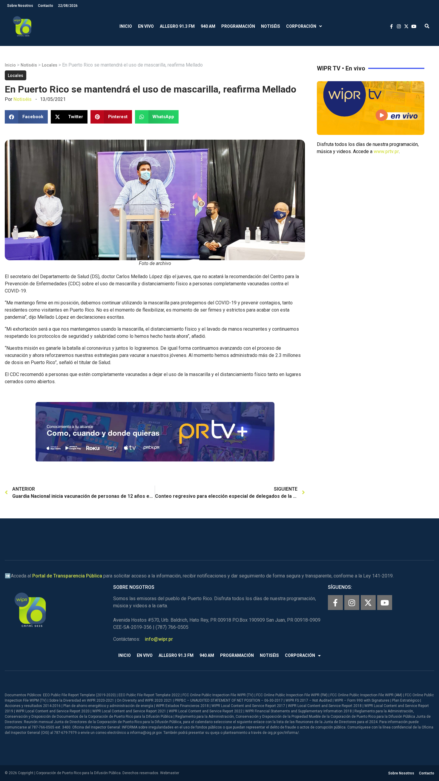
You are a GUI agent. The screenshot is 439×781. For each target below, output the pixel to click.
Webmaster (169, 773)
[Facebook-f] (335, 602)
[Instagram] (351, 602)
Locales (49, 65)
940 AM (208, 26)
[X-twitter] (368, 602)
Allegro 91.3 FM (177, 26)
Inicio (125, 26)
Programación (238, 26)
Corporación (301, 26)
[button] (427, 26)
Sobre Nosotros (20, 6)
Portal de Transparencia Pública (67, 576)
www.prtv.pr (386, 151)
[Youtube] (384, 602)
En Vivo (146, 26)
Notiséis (270, 26)
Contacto (45, 6)
